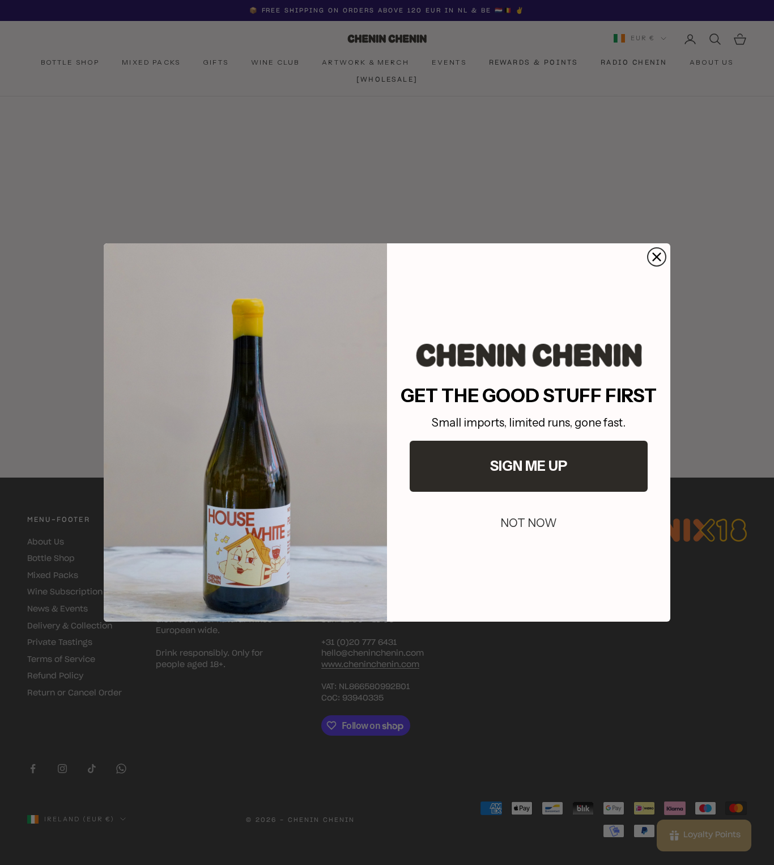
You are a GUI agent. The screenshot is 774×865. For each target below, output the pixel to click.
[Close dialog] (657, 257)
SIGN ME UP (528, 466)
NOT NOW (528, 523)
